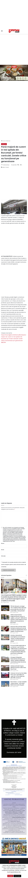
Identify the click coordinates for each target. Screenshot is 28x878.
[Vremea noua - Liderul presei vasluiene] (14, 31)
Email (2, 549)
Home (3, 141)
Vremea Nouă (6, 165)
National (8, 141)
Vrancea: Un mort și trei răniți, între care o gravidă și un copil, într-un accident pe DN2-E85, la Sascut (18, 675)
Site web (3, 556)
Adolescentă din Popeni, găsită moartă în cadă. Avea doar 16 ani (18, 667)
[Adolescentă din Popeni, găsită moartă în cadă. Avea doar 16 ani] (5, 668)
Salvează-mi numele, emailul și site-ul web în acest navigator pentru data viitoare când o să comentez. (13, 564)
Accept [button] (10, 876)
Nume (2, 543)
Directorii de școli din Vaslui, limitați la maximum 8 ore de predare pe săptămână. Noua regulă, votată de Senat (18, 629)
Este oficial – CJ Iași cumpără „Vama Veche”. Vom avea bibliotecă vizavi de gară (18, 683)
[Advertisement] (14, 14)
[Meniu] (2, 31)
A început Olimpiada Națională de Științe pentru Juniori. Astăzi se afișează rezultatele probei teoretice (18, 660)
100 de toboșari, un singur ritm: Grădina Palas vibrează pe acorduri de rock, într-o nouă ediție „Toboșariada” (18, 608)
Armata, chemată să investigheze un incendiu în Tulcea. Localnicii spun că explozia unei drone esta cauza (17, 638)
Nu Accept (17, 876)
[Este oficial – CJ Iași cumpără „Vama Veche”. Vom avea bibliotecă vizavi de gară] (5, 684)
